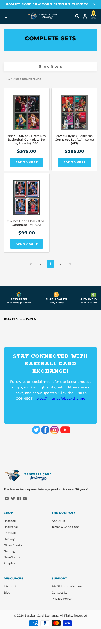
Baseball (10, 520)
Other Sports (13, 545)
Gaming (9, 551)
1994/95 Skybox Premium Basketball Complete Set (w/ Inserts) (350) (26, 139)
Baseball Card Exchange (41, 615)
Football (10, 533)
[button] (77, 16)
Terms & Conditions (65, 527)
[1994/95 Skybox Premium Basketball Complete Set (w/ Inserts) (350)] (26, 110)
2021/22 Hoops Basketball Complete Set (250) (26, 222)
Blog (7, 592)
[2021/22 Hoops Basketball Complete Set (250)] (26, 195)
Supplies (10, 563)
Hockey (9, 539)
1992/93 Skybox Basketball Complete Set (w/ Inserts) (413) (74, 139)
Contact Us (59, 592)
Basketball (11, 527)
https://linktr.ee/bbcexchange (59, 398)
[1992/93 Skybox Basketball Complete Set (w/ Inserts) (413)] (74, 110)
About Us (58, 520)
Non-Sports (12, 557)
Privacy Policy (62, 598)
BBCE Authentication (67, 586)
